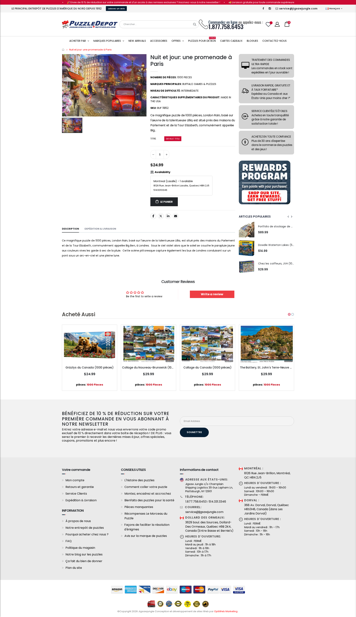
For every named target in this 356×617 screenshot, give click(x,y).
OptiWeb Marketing (226, 611)
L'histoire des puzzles (139, 480)
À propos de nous (78, 521)
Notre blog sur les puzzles (84, 554)
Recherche (195, 24)
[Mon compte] (277, 24)
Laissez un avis (116, 8)
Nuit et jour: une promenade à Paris (191, 60)
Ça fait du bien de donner (83, 561)
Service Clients (76, 493)
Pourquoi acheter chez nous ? (86, 534)
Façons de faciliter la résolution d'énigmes (146, 527)
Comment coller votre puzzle (145, 487)
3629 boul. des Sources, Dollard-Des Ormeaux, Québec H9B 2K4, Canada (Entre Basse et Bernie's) (209, 526)
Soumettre (194, 432)
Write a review (212, 294)
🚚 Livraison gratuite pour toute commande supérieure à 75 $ (251, 2)
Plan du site (73, 568)
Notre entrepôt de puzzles (84, 528)
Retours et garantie (79, 487)
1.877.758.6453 (196, 502)
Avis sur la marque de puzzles (145, 536)
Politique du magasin (80, 548)
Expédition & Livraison (81, 500)
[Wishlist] (268, 24)
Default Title (173, 138)
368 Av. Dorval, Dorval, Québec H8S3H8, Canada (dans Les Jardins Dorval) (266, 509)
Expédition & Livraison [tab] (100, 229)
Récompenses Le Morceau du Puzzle (145, 515)
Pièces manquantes (138, 507)
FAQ (68, 541)
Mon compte (74, 480)
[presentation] (288, 216)
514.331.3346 (217, 502)
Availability (162, 172)
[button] (289, 314)
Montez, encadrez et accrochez (147, 493)
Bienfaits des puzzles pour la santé (149, 500)
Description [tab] (70, 229)
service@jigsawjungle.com (298, 8)
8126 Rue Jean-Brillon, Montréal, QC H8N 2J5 (267, 475)
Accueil (63, 49)
